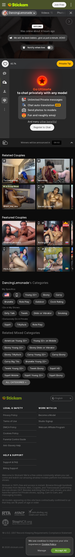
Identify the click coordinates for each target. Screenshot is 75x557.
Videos (47, 12)
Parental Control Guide (14, 439)
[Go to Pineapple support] (5, 522)
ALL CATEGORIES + (16, 382)
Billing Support (10, 468)
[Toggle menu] (4, 4)
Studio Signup (46, 421)
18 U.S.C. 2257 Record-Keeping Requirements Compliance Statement (37, 533)
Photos (62, 12)
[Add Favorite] (5, 63)
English (59, 398)
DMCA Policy (9, 427)
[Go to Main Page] (23, 4)
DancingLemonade (15, 283)
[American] (7, 295)
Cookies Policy (10, 433)
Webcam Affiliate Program (52, 427)
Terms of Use (10, 421)
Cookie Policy (49, 544)
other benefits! (48, 121)
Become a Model (47, 415)
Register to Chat (42, 127)
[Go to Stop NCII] (22, 522)
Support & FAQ (10, 462)
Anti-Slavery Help (12, 445)
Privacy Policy (10, 415)
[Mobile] (17, 295)
